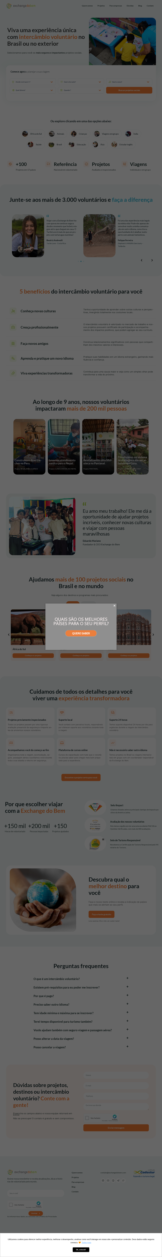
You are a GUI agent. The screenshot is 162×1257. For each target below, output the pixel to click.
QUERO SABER (81, 633)
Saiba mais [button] (86, 1243)
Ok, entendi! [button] (81, 1250)
